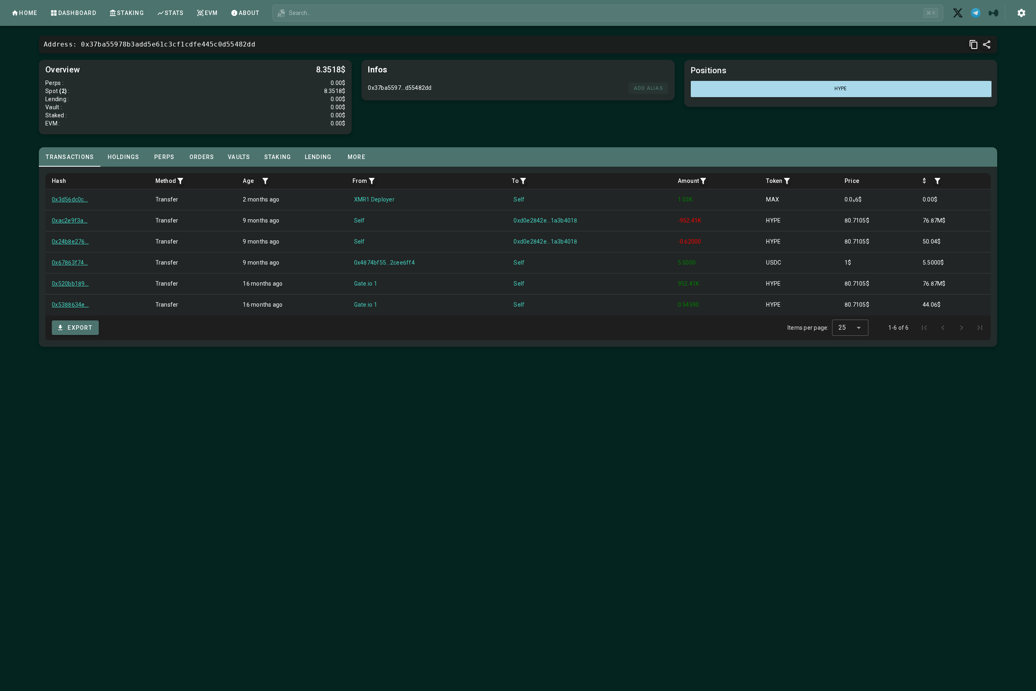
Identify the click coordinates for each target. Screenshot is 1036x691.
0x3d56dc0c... (70, 199)
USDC (773, 262)
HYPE (773, 220)
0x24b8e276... (70, 241)
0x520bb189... (70, 283)
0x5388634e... (70, 304)
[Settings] (1021, 13)
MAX (772, 199)
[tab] (69, 157)
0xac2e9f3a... (69, 220)
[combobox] (850, 328)
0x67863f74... (70, 262)
